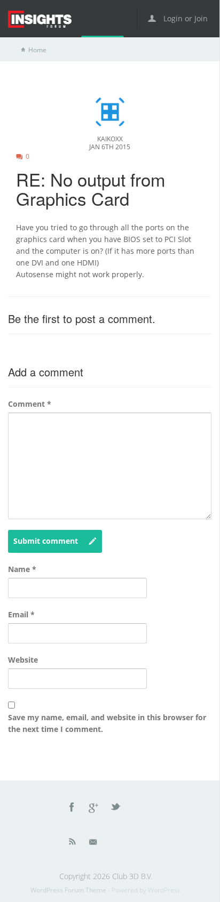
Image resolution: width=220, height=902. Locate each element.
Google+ (94, 808)
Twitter (116, 808)
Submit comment (45, 541)
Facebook (72, 808)
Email (21, 614)
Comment (29, 404)
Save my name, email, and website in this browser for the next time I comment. (107, 723)
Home (37, 49)
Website (23, 660)
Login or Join (184, 18)
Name (22, 569)
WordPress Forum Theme (69, 890)
